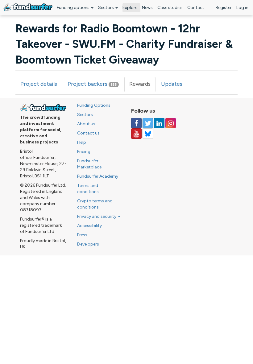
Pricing (83, 151)
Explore (129, 7)
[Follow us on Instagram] (170, 123)
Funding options (73, 7)
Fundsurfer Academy (97, 176)
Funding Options (93, 105)
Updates (171, 84)
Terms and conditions (88, 188)
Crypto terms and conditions (95, 204)
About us (86, 123)
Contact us (88, 133)
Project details (38, 84)
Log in (242, 7)
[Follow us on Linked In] (159, 123)
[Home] (27, 7)
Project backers (92, 84)
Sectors (106, 7)
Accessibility (89, 225)
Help (81, 142)
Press (82, 235)
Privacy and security (97, 216)
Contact (195, 7)
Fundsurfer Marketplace (89, 164)
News (147, 7)
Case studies (170, 7)
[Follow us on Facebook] (136, 123)
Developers (88, 244)
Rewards (142, 86)
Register (224, 7)
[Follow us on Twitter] (148, 123)
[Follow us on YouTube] (136, 133)
